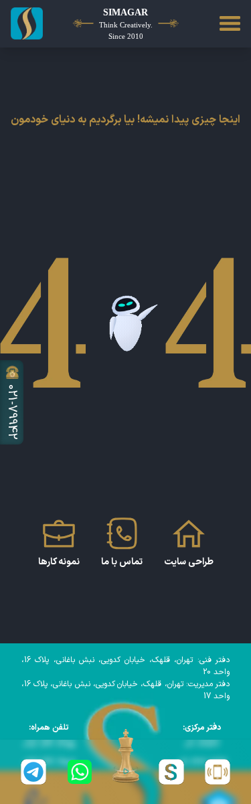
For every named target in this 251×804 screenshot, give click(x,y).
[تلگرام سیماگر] (34, 771)
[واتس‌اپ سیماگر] (80, 772)
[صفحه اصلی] (28, 23)
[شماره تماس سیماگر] (217, 771)
